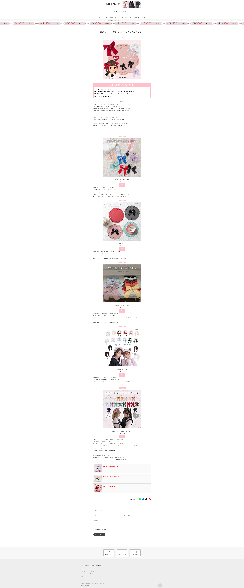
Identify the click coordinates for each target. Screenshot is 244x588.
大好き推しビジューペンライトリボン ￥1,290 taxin (122, 182)
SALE (131, 17)
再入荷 (111, 17)
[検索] (230, 12)
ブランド (100, 17)
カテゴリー (124, 17)
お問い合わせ (92, 574)
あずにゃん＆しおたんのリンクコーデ (110, 466)
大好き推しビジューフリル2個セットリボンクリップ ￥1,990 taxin (122, 434)
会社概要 (82, 583)
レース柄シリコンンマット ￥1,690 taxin (122, 246)
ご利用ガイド (92, 571)
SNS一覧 (143, 17)
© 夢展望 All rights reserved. (85, 585)
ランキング (117, 17)
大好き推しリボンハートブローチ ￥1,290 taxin (122, 308)
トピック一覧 (136, 17)
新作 (107, 17)
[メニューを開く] (4, 12)
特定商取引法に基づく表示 (89, 583)
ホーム (4, 25)
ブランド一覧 (83, 574)
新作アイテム (83, 571)
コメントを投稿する (99, 534)
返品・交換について (93, 573)
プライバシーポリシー (102, 583)
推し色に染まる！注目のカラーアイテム (111, 476)
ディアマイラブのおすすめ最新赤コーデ (111, 486)
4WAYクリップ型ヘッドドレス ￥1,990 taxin (122, 372)
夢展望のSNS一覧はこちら (122, 459)
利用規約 (96, 583)
